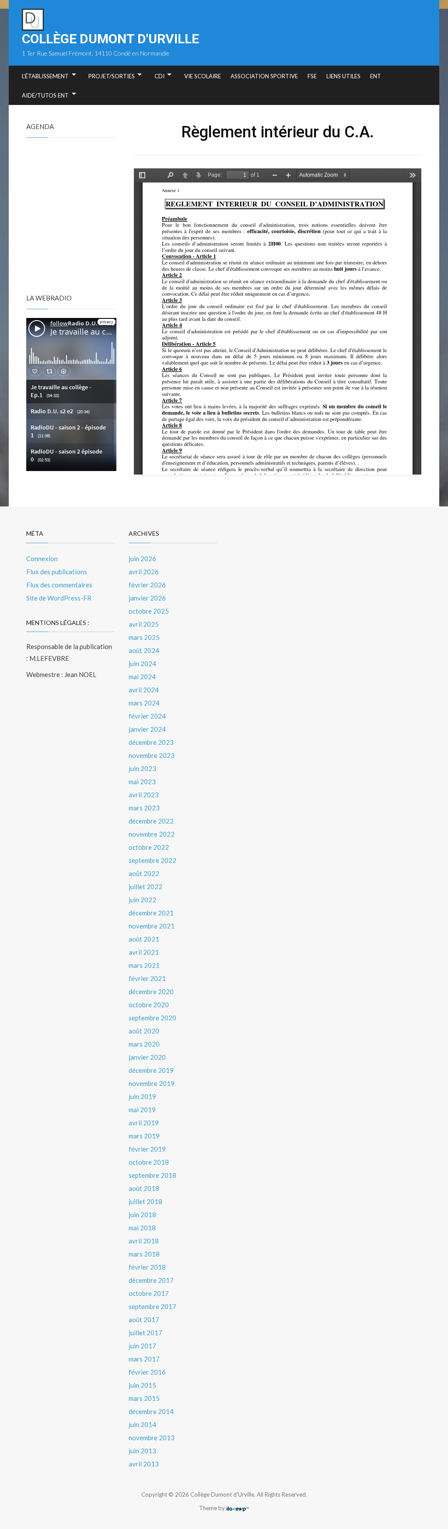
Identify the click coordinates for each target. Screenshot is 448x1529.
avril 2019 (144, 1123)
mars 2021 (144, 965)
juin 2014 (142, 1424)
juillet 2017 (145, 1333)
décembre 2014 (151, 1411)
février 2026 (147, 585)
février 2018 (147, 1267)
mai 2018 (142, 1228)
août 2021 (144, 939)
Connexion (42, 558)
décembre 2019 (151, 1070)
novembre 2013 (152, 1438)
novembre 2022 (152, 834)
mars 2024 (144, 703)
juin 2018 (142, 1214)
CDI (159, 76)
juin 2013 (142, 1451)
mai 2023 (142, 781)
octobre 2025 (149, 611)
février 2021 (147, 978)
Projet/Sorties (111, 76)
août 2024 (144, 650)
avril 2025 (144, 624)
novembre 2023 (152, 755)
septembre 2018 (152, 1175)
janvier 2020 (147, 1057)
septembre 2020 (152, 1018)
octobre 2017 (149, 1293)
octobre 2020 (149, 1005)
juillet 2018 (145, 1201)
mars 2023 (144, 808)
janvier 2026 (147, 598)
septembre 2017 (152, 1306)
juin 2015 (142, 1385)
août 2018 (144, 1188)
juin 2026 (142, 558)
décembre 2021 (151, 913)
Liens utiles (343, 76)
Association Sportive (264, 76)
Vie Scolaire (202, 76)
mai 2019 (142, 1110)
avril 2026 (144, 572)
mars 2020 (144, 1044)
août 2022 (144, 873)
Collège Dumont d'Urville (110, 38)
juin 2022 (142, 900)
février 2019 (147, 1149)
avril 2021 (144, 952)
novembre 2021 (152, 926)
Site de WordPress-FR (58, 598)
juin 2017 (142, 1346)
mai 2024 (142, 677)
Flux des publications (56, 572)
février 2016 (147, 1372)
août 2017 (144, 1319)
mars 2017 (144, 1359)
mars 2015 (144, 1398)
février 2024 (147, 716)
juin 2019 (142, 1096)
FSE (312, 76)
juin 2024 (142, 663)
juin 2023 (142, 768)
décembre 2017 (151, 1280)
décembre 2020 (151, 991)
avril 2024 (144, 690)
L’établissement (45, 76)
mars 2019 (144, 1136)
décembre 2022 (151, 821)
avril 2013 (144, 1464)
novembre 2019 (152, 1083)
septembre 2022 (152, 860)
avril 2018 (144, 1241)
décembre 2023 (151, 742)
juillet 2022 (145, 886)
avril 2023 (144, 795)
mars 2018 (144, 1254)
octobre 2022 (149, 847)
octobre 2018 (149, 1162)
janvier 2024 (147, 729)
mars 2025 (144, 637)
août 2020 (144, 1031)
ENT (375, 76)
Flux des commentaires (59, 585)
